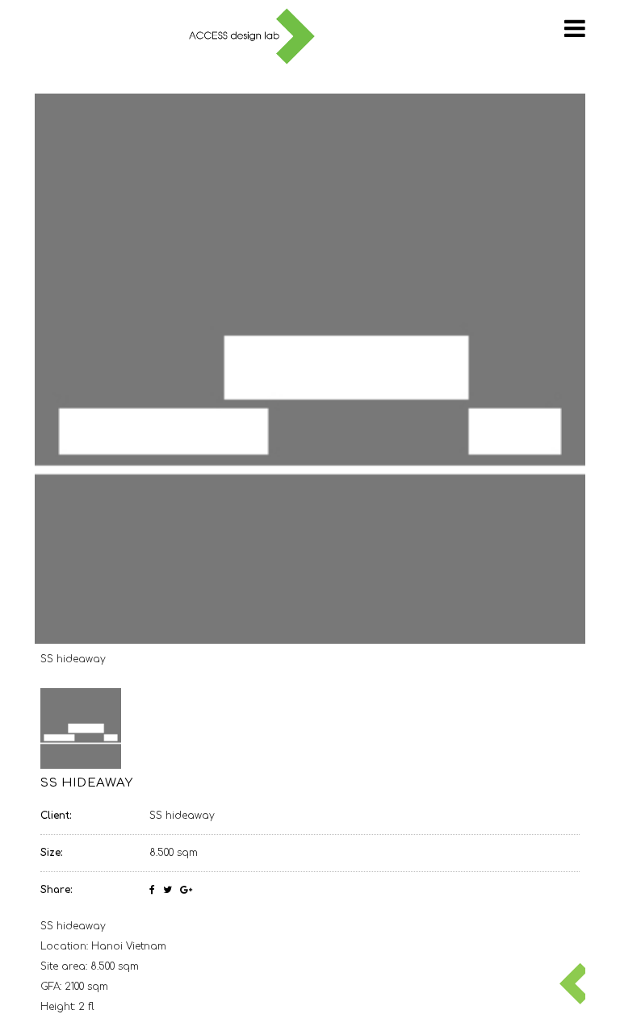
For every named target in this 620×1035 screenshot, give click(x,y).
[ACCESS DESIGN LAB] (252, 37)
